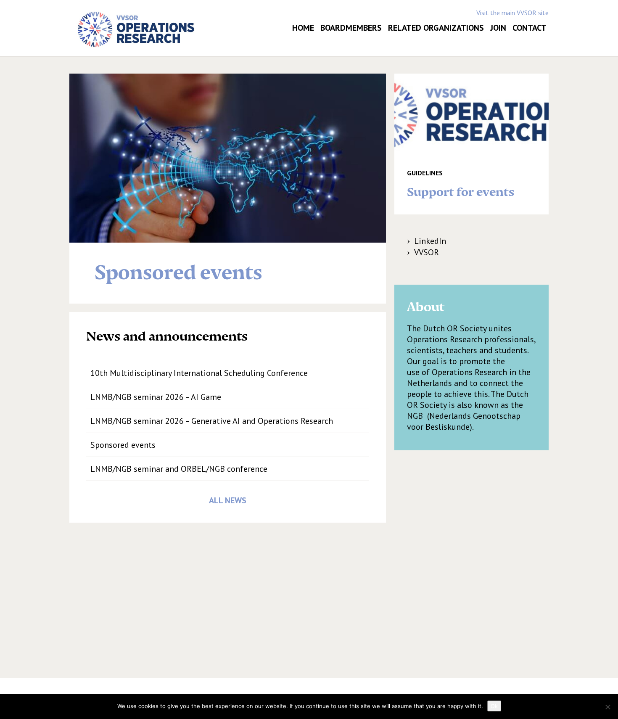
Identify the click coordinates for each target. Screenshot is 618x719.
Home (303, 27)
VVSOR (426, 252)
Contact (529, 27)
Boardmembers (351, 27)
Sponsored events (123, 444)
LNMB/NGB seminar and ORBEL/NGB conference (178, 468)
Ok (494, 706)
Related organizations (436, 27)
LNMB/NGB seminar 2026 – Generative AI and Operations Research (211, 420)
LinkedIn (430, 240)
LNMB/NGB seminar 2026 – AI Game (155, 396)
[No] (607, 707)
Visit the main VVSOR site (512, 12)
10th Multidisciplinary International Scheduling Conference (199, 372)
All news (227, 500)
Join (498, 27)
